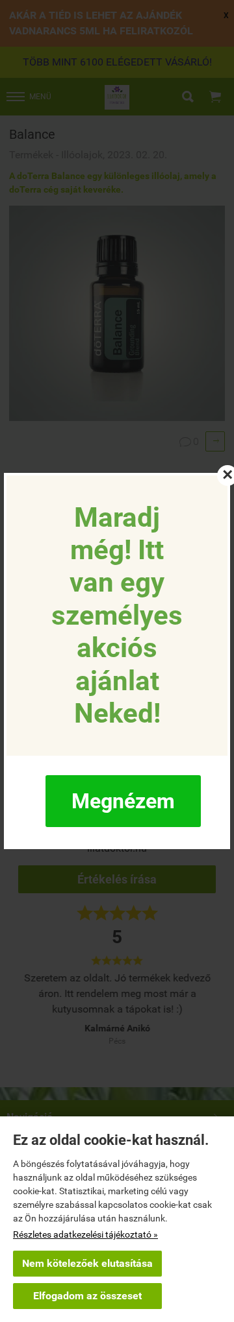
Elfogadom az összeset (87, 1296)
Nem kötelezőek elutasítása (87, 1263)
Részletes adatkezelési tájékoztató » (85, 1234)
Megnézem (123, 801)
